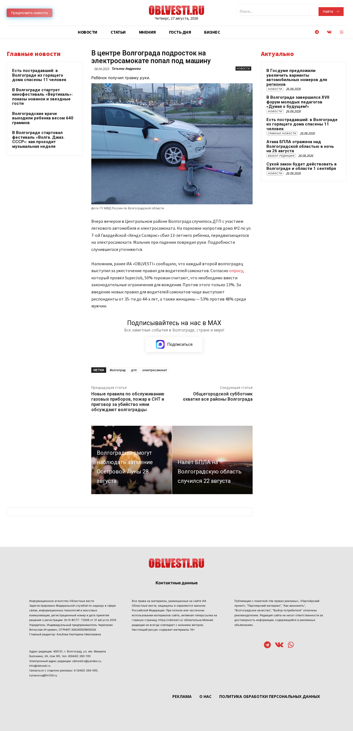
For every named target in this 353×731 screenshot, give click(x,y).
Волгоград (117, 370)
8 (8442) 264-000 (85, 670)
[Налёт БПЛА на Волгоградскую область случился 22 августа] (212, 460)
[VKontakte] (329, 32)
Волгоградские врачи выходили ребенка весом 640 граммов (42, 118)
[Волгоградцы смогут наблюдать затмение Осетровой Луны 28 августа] (131, 460)
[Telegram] (317, 32)
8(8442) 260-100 (79, 656)
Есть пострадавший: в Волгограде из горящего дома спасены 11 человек (39, 75)
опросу (236, 270)
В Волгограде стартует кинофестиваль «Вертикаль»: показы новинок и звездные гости (42, 96)
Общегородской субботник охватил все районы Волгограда (218, 396)
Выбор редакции (281, 155)
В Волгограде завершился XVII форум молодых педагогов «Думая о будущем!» (297, 102)
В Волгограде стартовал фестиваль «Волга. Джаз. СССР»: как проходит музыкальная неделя (38, 139)
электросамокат (154, 370)
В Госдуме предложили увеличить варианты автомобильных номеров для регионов (296, 77)
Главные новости (282, 133)
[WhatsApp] (341, 32)
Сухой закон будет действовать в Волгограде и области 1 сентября (301, 166)
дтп (134, 370)
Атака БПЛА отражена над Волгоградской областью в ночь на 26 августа (300, 146)
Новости (243, 68)
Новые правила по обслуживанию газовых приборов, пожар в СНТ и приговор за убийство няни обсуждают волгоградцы (127, 402)
